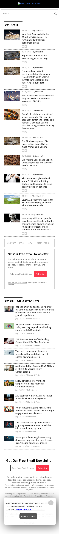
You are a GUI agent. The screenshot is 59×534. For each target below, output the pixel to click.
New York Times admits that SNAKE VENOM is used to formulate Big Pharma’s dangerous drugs (35, 38)
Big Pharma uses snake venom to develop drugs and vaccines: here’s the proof (37, 163)
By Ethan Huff (38, 31)
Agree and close (28, 516)
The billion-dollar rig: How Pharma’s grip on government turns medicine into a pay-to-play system (33, 425)
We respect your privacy (41, 485)
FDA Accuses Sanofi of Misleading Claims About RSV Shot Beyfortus (32, 341)
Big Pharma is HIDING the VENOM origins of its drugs (35, 57)
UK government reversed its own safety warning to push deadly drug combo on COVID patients (33, 327)
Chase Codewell (33, 346)
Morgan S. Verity (33, 375)
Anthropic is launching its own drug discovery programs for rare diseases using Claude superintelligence (34, 440)
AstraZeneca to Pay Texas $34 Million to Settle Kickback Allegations (33, 397)
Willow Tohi (31, 417)
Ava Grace (31, 360)
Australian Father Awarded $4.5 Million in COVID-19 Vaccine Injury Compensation (34, 369)
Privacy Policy (23, 509)
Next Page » (44, 242)
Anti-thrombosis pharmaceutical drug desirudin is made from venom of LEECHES (38, 98)
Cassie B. (30, 333)
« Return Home (15, 242)
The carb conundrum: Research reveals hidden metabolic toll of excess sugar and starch (31, 354)
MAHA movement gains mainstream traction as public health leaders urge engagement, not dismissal (34, 410)
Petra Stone (32, 390)
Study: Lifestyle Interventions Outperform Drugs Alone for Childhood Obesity (30, 384)
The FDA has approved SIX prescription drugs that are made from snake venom (35, 144)
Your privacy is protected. (17, 282)
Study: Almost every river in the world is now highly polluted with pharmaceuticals (37, 203)
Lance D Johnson (33, 319)
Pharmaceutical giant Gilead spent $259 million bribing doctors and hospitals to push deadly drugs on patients (37, 182)
